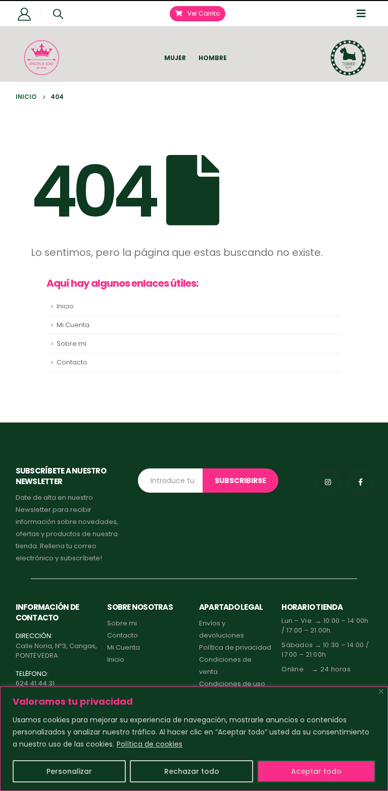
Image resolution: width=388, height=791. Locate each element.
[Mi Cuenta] (24, 13)
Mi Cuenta (73, 325)
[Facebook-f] (360, 482)
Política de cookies (149, 744)
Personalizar (69, 771)
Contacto (72, 362)
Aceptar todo (316, 771)
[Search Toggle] (58, 14)
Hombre (213, 58)
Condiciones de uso (232, 684)
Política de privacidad (235, 647)
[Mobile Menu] (364, 13)
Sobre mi (71, 343)
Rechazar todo (191, 771)
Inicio (65, 306)
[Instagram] (328, 482)
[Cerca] (381, 691)
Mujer (175, 58)
